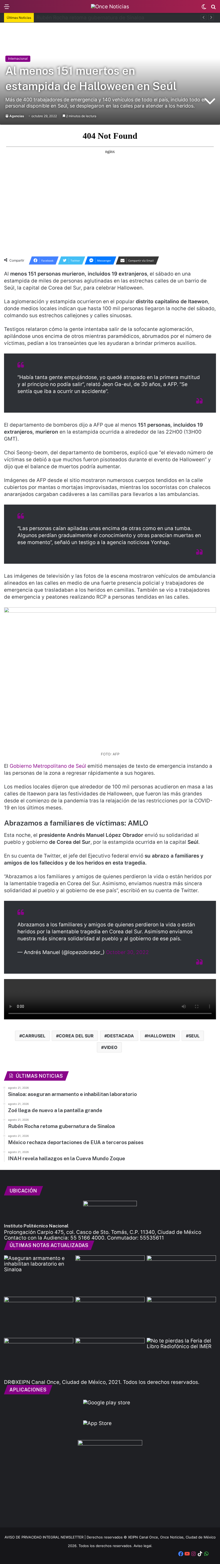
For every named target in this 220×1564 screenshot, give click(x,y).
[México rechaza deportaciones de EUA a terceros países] (38, 1357)
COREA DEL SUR (76, 1035)
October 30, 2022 (127, 952)
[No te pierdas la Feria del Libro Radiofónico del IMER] (181, 1357)
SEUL (194, 1035)
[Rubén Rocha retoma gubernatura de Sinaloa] (38, 1316)
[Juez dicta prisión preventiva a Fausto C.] (110, 1275)
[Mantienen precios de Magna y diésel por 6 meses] (181, 1316)
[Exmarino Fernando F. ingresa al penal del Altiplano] (181, 1275)
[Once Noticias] (110, 6)
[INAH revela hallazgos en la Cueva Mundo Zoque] (110, 1357)
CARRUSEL (33, 1035)
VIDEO (111, 1047)
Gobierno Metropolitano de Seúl (48, 766)
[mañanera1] (110, 1316)
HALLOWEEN (161, 1035)
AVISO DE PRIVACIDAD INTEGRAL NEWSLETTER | (46, 1537)
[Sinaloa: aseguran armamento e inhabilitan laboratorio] (38, 1275)
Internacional (18, 58)
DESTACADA (120, 1035)
